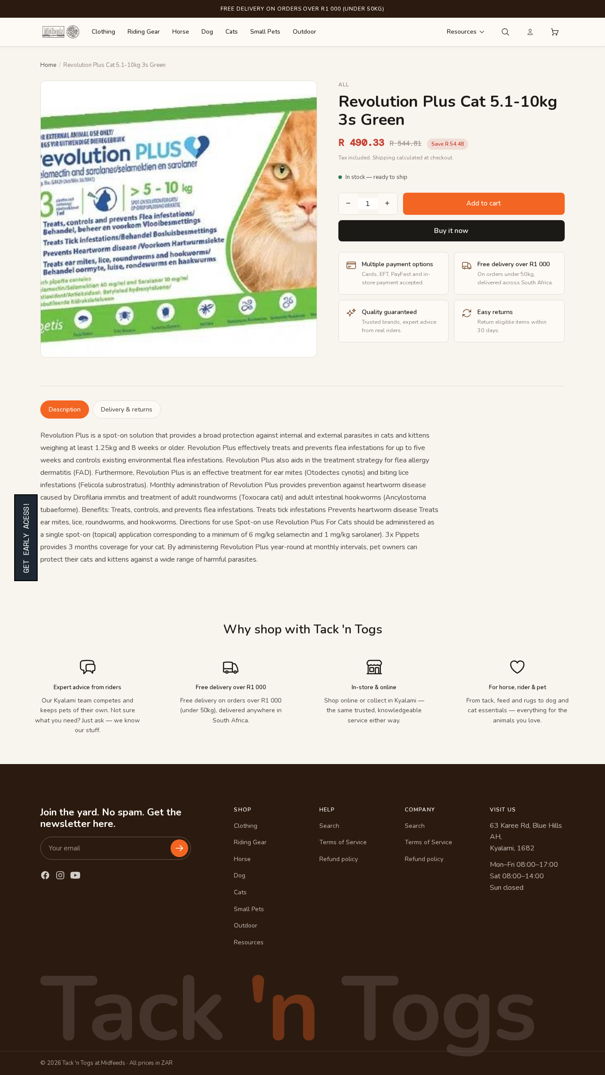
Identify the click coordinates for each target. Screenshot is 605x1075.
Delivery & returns (126, 409)
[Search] (505, 32)
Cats (231, 31)
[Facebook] (45, 875)
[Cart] (555, 32)
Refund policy (338, 859)
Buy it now (451, 231)
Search (329, 826)
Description (65, 409)
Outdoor (304, 31)
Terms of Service (343, 842)
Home (48, 65)
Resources (462, 31)
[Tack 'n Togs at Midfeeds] (60, 32)
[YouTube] (75, 875)
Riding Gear (144, 31)
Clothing (103, 31)
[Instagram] (60, 875)
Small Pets (265, 31)
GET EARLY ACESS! (25, 537)
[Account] (530, 32)
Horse (180, 31)
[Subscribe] (179, 848)
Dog (207, 31)
